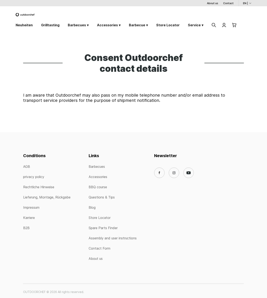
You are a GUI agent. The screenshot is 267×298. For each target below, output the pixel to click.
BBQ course (98, 187)
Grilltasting (50, 25)
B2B (26, 228)
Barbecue (137, 25)
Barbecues (77, 25)
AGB (26, 166)
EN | (245, 3)
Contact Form (99, 248)
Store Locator (168, 25)
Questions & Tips (102, 197)
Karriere (29, 218)
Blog (92, 207)
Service (194, 25)
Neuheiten (24, 25)
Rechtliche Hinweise (38, 187)
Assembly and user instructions (113, 238)
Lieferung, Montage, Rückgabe (47, 197)
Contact (228, 3)
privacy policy (33, 177)
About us (212, 3)
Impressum (31, 207)
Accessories (107, 25)
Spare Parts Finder (103, 228)
